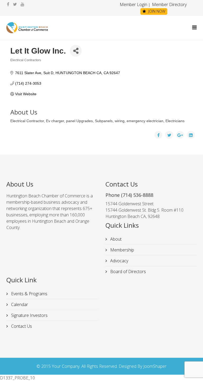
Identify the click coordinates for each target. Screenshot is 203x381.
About (115, 239)
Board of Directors (127, 271)
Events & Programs (28, 294)
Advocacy (118, 261)
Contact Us (21, 326)
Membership (121, 250)
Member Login (133, 4)
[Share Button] (76, 51)
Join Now (156, 11)
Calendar (19, 304)
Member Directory (169, 4)
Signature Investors (29, 315)
